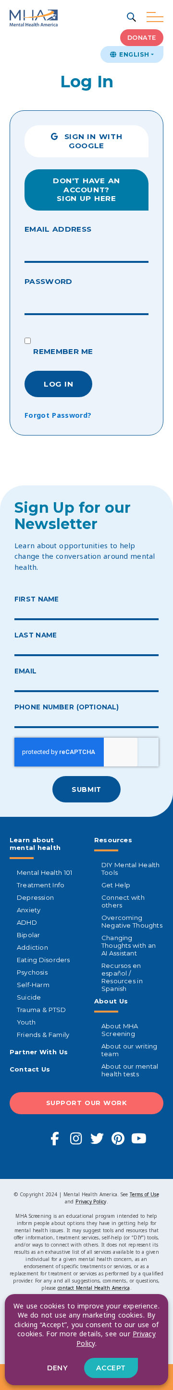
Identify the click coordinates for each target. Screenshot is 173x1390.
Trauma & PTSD (41, 1009)
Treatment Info (40, 885)
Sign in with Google (90, 141)
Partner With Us (39, 1052)
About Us (111, 1001)
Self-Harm (33, 985)
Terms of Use (144, 1194)
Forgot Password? (58, 415)
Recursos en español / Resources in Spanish (122, 977)
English (133, 54)
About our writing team (129, 1050)
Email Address (58, 229)
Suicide (29, 997)
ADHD (27, 922)
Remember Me (62, 351)
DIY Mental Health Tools (130, 868)
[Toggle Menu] (155, 17)
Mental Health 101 (44, 872)
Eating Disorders (43, 960)
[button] (132, 18)
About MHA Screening (119, 1029)
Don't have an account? (86, 189)
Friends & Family (43, 1034)
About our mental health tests (129, 1070)
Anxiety (28, 910)
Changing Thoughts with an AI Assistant (128, 945)
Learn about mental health (35, 843)
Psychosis (32, 972)
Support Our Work (86, 1103)
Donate (141, 37)
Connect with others (123, 901)
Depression (35, 897)
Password (49, 281)
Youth (26, 1022)
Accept (110, 1368)
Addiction (32, 947)
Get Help (115, 885)
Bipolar (28, 935)
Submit (86, 789)
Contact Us (30, 1069)
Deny (57, 1368)
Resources (113, 840)
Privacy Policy (90, 1201)
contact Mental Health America (94, 1287)
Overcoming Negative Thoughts (131, 921)
